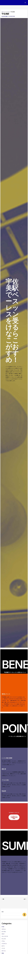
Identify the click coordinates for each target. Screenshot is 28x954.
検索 (2, 911)
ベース (3, 948)
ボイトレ (4, 950)
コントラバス (5, 936)
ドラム (3, 941)
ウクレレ (4, 929)
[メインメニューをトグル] (25, 2)
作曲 (3, 953)
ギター (3, 934)
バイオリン (4, 943)
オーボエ (4, 931)
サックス (4, 938)
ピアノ (3, 946)
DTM (3, 926)
